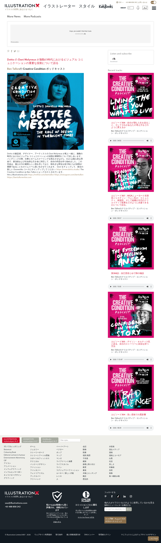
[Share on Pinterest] (8, 51)
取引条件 (59, 535)
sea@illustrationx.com (16, 503)
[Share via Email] (18, 51)
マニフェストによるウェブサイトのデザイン (138, 535)
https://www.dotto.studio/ (68, 169)
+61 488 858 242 (131, 2)
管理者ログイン (104, 535)
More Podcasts (32, 16)
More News (13, 16)
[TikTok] (118, 497)
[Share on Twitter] (15, 51)
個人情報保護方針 (73, 535)
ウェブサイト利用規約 (43, 535)
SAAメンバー (89, 535)
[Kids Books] (106, 6)
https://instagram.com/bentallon (68, 175)
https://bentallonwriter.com (19, 177)
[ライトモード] (153, 2)
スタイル (87, 6)
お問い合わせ (142, 2)
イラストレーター (59, 6)
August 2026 (115, 519)
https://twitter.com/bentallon (41, 175)
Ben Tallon (13, 68)
